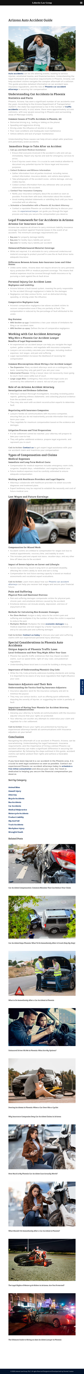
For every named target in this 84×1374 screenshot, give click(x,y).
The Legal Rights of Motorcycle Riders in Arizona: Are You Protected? (36, 1285)
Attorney (12, 794)
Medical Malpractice (17, 809)
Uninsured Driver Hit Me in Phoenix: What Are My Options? (32, 1050)
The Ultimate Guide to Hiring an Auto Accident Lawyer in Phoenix (34, 1339)
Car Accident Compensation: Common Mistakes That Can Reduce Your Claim (39, 887)
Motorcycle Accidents (18, 813)
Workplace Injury (16, 828)
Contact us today (31, 635)
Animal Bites (14, 787)
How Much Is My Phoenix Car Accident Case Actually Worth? (33, 1173)
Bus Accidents (14, 802)
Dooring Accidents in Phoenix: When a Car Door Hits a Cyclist (33, 1107)
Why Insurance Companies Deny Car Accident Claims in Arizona (34, 1116)
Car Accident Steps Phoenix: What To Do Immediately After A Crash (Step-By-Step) (41, 943)
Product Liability (16, 817)
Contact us (28, 447)
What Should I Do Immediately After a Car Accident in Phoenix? (34, 1231)
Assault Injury (14, 791)
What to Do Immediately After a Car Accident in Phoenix (31, 1000)
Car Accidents (14, 806)
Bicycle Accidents (16, 798)
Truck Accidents (15, 824)
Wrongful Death (15, 832)
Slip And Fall (13, 821)
